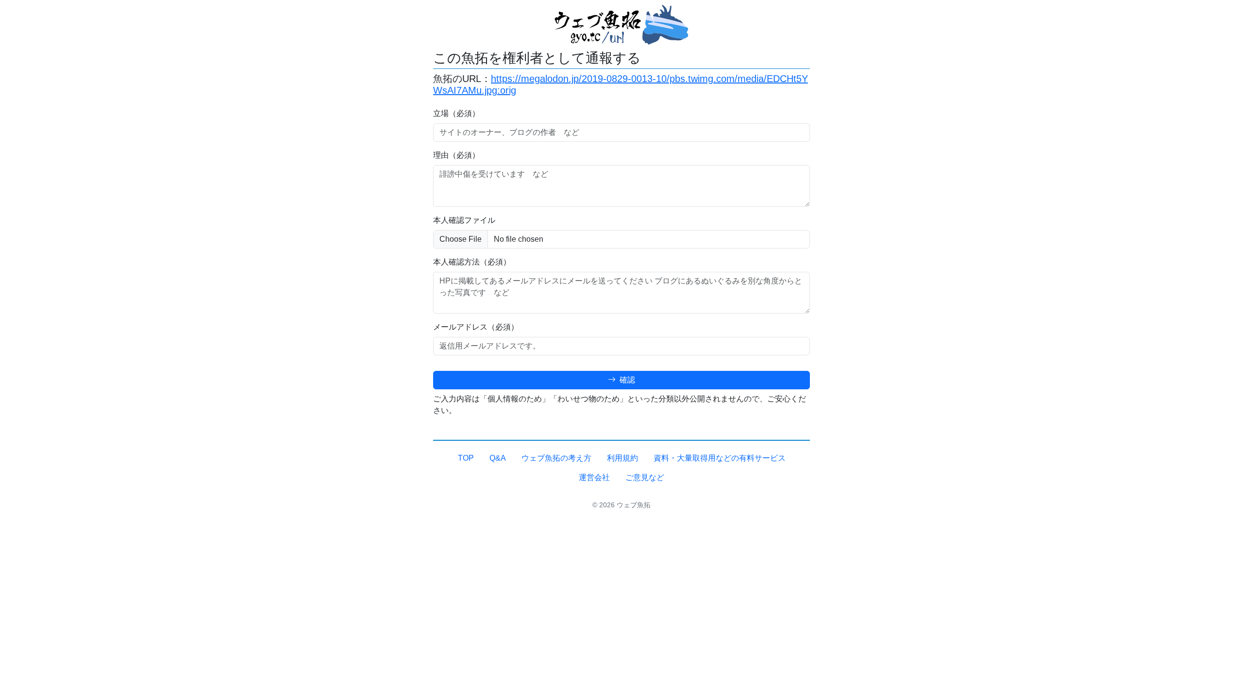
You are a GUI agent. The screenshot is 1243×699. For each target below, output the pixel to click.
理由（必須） (456, 155)
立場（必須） (456, 113)
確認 (626, 380)
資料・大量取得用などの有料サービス (720, 458)
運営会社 (594, 477)
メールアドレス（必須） (476, 327)
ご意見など (644, 477)
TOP (466, 458)
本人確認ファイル (464, 220)
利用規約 (622, 458)
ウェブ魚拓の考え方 (556, 458)
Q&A (497, 458)
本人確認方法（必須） (472, 262)
